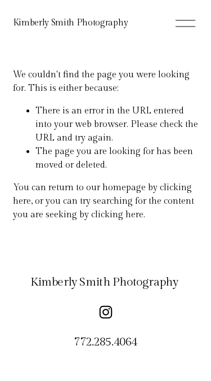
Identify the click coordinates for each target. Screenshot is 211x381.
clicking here (117, 214)
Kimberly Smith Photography (70, 22)
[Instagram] (106, 312)
